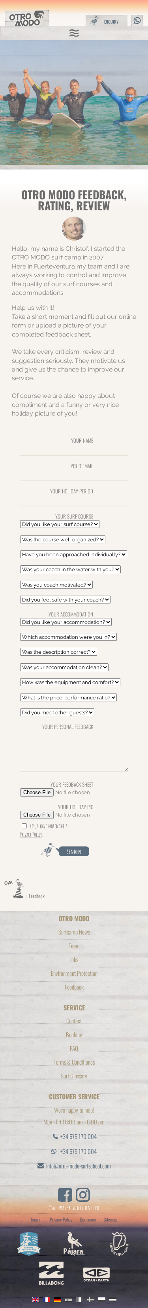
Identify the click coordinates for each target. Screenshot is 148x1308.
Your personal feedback (67, 726)
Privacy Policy (31, 834)
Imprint (37, 1219)
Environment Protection (74, 973)
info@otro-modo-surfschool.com (78, 1165)
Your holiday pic (75, 806)
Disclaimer (88, 1219)
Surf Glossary (74, 1075)
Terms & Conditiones (74, 1062)
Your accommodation (71, 614)
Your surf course (74, 516)
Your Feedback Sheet (72, 784)
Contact (74, 1020)
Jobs (74, 959)
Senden (74, 851)
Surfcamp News (74, 931)
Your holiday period (71, 491)
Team (74, 945)
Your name (82, 440)
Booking (74, 1034)
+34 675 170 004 (78, 1136)
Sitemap (110, 1219)
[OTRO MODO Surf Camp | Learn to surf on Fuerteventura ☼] (14, 895)
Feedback (37, 895)
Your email (82, 465)
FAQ (74, 1048)
